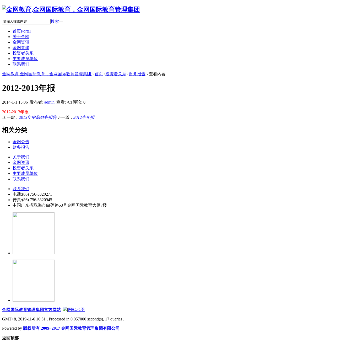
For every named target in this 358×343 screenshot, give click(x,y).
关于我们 (21, 157)
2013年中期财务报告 (38, 117)
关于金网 (21, 36)
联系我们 (21, 64)
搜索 (55, 21)
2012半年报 (83, 117)
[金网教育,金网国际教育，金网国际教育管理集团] (71, 9)
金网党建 (21, 47)
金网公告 (21, 142)
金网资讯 (21, 42)
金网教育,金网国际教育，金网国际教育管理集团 (47, 74)
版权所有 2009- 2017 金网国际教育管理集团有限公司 (71, 328)
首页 (22, 31)
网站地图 (76, 309)
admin (49, 102)
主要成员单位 (25, 58)
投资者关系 (23, 53)
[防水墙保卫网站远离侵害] (65, 309)
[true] (61, 21)
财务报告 (137, 74)
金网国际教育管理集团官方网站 (31, 309)
